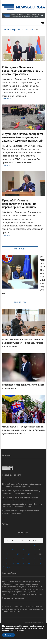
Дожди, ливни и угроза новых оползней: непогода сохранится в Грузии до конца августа (21, 492)
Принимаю (8, 635)
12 (12, 554)
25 (7, 563)
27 (18, 563)
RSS (3, 518)
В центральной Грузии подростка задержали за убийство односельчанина (20, 512)
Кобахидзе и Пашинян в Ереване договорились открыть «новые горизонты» (22, 70)
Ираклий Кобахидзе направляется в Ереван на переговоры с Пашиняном (19, 203)
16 (34, 554)
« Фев (4, 567)
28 (23, 563)
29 (29, 563)
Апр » (9, 567)
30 (34, 563)
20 (18, 559)
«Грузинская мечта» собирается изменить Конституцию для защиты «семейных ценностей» (23, 137)
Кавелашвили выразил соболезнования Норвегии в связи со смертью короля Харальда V (22, 505)
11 (7, 554)
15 (29, 554)
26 (12, 563)
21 (23, 559)
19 (12, 559)
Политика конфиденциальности (33, 622)
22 (29, 559)
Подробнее (10, 99)
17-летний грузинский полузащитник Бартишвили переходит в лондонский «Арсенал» (21, 485)
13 (18, 554)
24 (40, 559)
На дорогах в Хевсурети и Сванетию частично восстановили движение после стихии (20, 498)
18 (7, 559)
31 (40, 563)
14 (23, 554)
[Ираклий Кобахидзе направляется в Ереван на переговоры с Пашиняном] (23, 183)
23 (34, 559)
